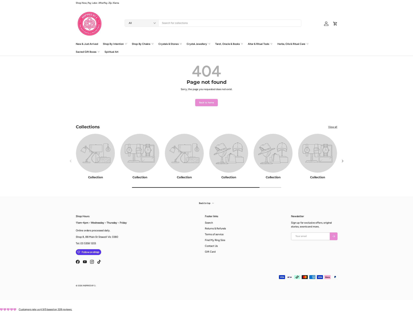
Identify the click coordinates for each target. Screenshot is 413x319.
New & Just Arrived (87, 43)
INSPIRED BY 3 (89, 286)
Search (209, 222)
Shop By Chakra (141, 43)
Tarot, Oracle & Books (227, 43)
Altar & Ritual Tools (258, 43)
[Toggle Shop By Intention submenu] (126, 44)
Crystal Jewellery (197, 43)
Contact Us (211, 245)
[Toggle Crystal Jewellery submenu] (209, 44)
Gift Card (210, 251)
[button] (335, 23)
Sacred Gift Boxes (86, 51)
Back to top (205, 203)
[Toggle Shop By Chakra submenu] (152, 44)
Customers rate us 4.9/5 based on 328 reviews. (45, 309)
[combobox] (213, 23)
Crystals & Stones (168, 43)
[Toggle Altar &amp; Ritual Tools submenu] (271, 44)
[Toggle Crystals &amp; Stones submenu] (181, 44)
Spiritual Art (111, 51)
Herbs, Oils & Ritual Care (291, 43)
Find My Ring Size (215, 240)
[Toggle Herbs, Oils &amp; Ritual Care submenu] (307, 44)
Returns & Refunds (215, 228)
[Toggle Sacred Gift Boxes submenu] (99, 52)
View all (332, 126)
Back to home (206, 102)
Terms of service (214, 234)
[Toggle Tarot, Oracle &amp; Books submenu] (242, 44)
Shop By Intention (113, 43)
